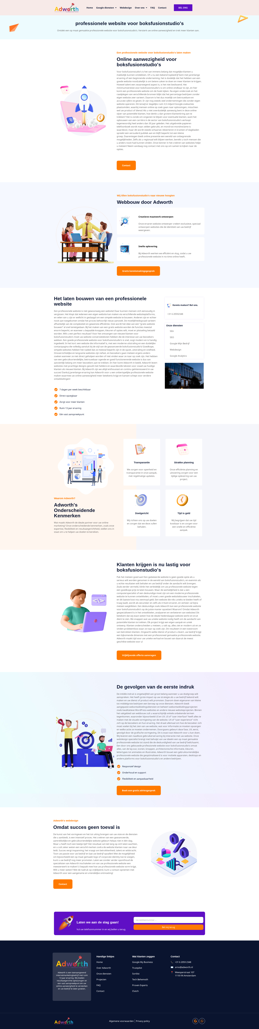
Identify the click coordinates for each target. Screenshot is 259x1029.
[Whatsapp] (202, 1021)
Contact (162, 7)
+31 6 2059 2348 (183, 962)
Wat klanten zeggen (143, 956)
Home (89, 7)
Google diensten (105, 7)
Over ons (139, 7)
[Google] (195, 1021)
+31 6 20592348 (175, 313)
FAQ (152, 7)
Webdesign (126, 7)
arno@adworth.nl (184, 967)
